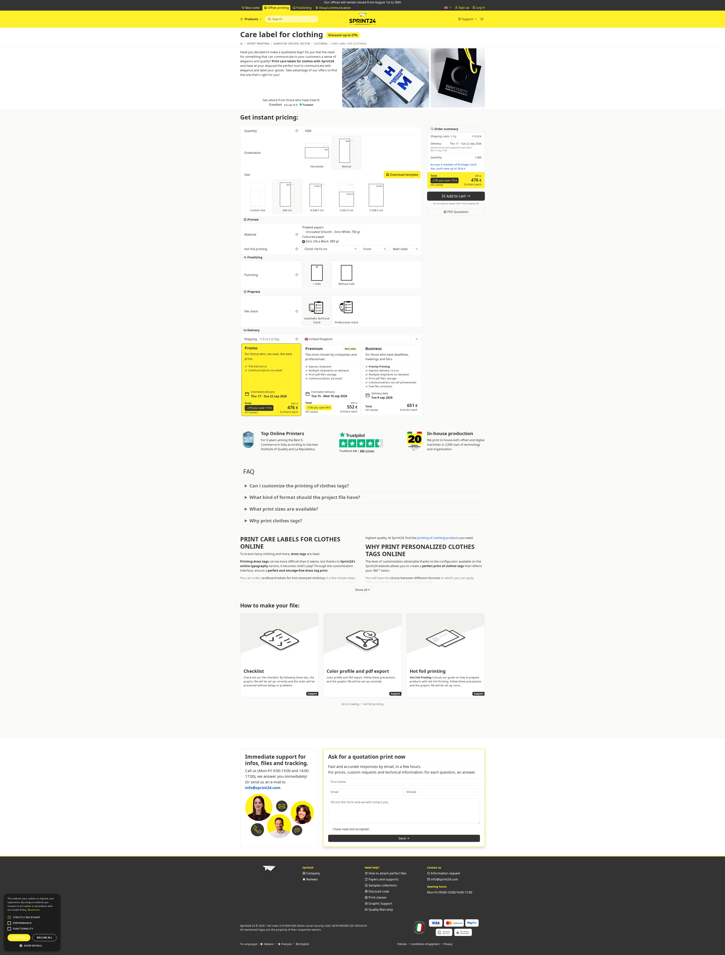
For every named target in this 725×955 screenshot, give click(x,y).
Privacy (447, 944)
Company (312, 873)
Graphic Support (380, 903)
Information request (445, 873)
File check (251, 311)
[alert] (32, 922)
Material (250, 234)
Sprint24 (362, 20)
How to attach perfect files (387, 873)
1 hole (317, 284)
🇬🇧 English (302, 944)
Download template (403, 175)
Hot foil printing (256, 249)
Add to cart (456, 196)
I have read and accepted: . (352, 829)
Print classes (377, 897)
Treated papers (313, 227)
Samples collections (382, 885)
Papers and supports (383, 879)
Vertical (347, 154)
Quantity (251, 131)
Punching (251, 275)
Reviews (311, 879)
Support (467, 19)
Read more (34, 909)
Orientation (253, 153)
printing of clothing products (438, 538)
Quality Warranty (380, 909)
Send (402, 838)
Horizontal (319, 156)
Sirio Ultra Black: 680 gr (322, 241)
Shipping (261, 339)
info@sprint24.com (262, 787)
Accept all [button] (19, 937)
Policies (402, 944)
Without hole (346, 284)
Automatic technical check (316, 320)
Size (247, 175)
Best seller (252, 8)
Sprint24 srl (247, 925)
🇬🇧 (446, 7)
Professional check (346, 322)
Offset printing (278, 8)
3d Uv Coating (350, 704)
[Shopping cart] (482, 19)
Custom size (257, 210)
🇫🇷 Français (284, 944)
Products (251, 19)
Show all (361, 590)
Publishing (304, 8)
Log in (480, 7)
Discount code (378, 891)
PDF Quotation (457, 212)
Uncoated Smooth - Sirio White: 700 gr (333, 232)
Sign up (463, 7)
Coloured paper (313, 237)
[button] (9, 917)
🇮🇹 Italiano (266, 944)
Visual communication (334, 8)
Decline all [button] (44, 937)
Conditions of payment (425, 944)
